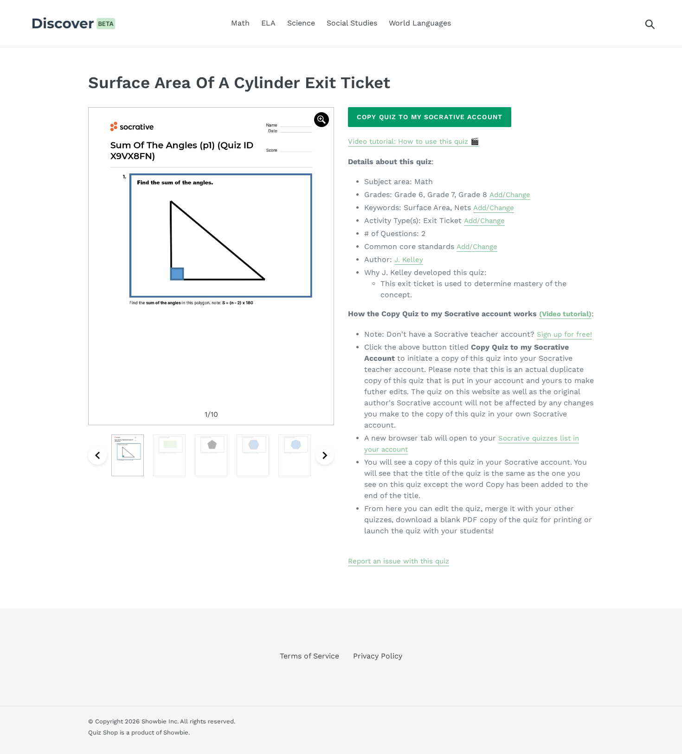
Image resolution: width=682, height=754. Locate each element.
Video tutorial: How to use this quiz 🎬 (413, 141)
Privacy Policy (377, 656)
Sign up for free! (564, 334)
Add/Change (509, 195)
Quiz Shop (103, 732)
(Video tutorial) (565, 314)
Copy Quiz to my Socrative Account (429, 117)
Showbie (175, 732)
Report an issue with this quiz (398, 561)
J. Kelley (408, 260)
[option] (211, 266)
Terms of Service (309, 656)
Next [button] (324, 455)
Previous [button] (97, 455)
